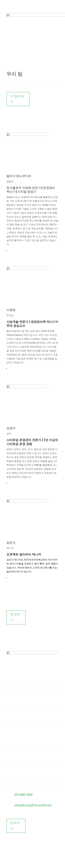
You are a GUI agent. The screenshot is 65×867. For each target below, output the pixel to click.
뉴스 (9, 717)
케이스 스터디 (15, 698)
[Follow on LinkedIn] (15, 668)
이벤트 (11, 737)
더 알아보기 (17, 99)
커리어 (11, 756)
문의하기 (15, 617)
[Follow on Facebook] (9, 668)
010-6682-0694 (23, 794)
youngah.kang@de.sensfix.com (33, 805)
